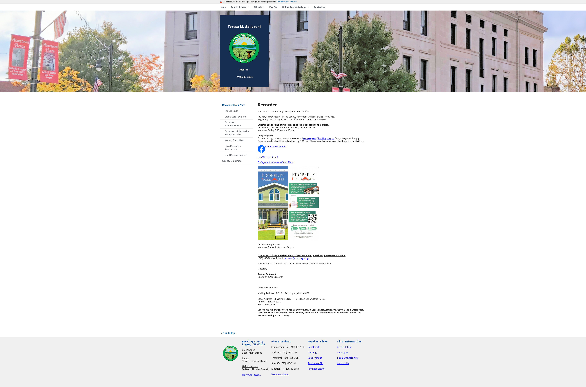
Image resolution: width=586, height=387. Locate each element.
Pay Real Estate (316, 368)
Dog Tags (313, 352)
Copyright (342, 352)
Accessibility (344, 347)
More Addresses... (251, 374)
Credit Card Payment (235, 116)
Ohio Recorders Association (233, 147)
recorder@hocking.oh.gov (297, 258)
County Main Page (232, 161)
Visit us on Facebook (275, 146)
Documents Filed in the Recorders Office (237, 133)
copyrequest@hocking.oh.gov (318, 138)
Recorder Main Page (233, 105)
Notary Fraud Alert (234, 140)
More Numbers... (280, 374)
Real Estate (314, 347)
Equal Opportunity (347, 358)
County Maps (315, 358)
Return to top (227, 333)
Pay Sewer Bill (315, 363)
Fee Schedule (231, 110)
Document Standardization (233, 124)
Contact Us (343, 363)
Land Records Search (235, 154)
